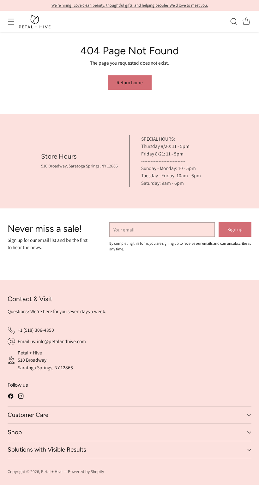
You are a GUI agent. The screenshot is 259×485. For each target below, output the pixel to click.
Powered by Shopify (86, 471)
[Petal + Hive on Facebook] (11, 397)
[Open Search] (233, 21)
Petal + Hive (52, 471)
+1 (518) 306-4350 (36, 330)
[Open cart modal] (246, 21)
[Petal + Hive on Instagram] (21, 397)
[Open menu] (10, 21)
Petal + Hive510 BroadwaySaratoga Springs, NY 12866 (45, 360)
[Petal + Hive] (35, 21)
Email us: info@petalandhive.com (52, 341)
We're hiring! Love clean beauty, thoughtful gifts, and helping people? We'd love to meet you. (129, 5)
